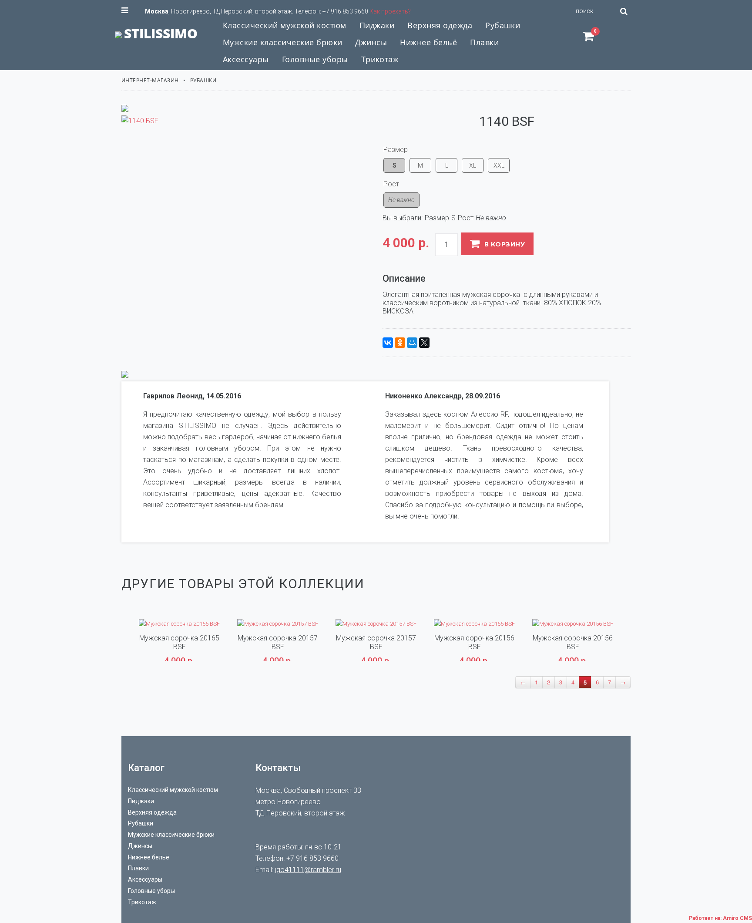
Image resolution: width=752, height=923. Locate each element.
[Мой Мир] (412, 342)
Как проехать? (390, 11)
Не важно (401, 199)
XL (472, 165)
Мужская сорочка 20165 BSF (179, 642)
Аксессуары (145, 879)
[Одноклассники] (400, 342)
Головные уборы (151, 890)
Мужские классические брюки (171, 834)
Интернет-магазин (150, 80)
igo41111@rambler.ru (308, 870)
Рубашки (203, 80)
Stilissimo (161, 33)
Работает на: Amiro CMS (720, 918)
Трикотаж (142, 902)
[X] (424, 342)
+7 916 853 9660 (345, 11)
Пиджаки (141, 801)
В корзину (504, 244)
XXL (499, 165)
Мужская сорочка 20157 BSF (278, 642)
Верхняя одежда (152, 812)
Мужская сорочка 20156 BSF (474, 642)
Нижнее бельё (148, 857)
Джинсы (140, 845)
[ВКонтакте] (388, 342)
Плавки (138, 868)
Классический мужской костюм (173, 789)
